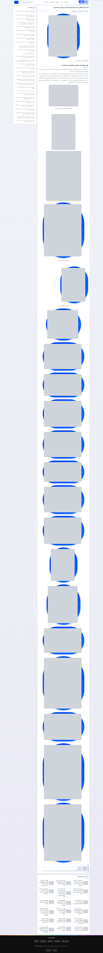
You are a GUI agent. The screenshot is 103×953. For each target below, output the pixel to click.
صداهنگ (36, 941)
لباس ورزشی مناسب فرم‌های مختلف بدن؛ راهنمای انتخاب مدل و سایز (25, 11)
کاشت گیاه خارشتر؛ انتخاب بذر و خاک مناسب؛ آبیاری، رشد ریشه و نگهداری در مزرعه (25, 15)
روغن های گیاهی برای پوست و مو (29, 53)
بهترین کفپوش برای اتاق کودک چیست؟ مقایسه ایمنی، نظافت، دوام (25, 31)
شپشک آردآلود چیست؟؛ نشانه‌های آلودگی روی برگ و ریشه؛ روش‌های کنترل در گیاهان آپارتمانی (26, 23)
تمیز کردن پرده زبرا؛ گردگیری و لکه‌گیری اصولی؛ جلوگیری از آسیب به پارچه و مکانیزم (25, 102)
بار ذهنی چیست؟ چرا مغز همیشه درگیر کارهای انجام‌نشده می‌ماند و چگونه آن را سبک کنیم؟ (27, 46)
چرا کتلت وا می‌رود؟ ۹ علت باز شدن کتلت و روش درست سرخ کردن (25, 68)
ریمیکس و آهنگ (65, 941)
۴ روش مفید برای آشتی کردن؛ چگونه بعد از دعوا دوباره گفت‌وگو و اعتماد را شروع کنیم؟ (25, 35)
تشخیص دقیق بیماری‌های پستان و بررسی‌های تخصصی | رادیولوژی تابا (25, 109)
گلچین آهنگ (57, 941)
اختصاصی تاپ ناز (80, 11)
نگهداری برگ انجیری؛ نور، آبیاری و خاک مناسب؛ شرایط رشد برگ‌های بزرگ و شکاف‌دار (26, 27)
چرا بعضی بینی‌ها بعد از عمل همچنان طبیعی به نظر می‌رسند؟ (26, 87)
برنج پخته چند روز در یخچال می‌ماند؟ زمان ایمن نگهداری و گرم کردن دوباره (26, 64)
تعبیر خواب (50, 941)
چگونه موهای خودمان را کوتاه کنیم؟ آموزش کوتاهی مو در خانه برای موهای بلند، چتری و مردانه (25, 57)
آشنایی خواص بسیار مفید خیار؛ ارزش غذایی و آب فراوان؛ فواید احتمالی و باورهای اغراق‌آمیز (25, 98)
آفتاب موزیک (43, 941)
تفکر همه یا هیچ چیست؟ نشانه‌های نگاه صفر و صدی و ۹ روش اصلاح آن (25, 42)
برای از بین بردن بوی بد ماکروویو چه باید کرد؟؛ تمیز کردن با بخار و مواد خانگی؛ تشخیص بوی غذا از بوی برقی (25, 60)
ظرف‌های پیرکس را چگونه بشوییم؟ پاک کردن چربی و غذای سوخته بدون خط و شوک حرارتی (26, 72)
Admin (79, 868)
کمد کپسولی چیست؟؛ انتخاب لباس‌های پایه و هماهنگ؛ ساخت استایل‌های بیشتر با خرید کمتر (25, 105)
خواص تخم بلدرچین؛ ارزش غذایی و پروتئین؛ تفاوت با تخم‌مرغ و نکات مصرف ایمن (25, 94)
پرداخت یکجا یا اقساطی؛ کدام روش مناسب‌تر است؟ (26, 90)
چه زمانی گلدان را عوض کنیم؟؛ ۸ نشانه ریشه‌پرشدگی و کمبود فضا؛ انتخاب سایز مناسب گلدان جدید (25, 80)
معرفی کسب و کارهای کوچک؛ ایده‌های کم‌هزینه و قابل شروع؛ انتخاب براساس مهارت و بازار (25, 113)
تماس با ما (49, 950)
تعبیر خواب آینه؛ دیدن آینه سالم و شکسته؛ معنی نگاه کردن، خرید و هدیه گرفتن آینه (26, 121)
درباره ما (54, 950)
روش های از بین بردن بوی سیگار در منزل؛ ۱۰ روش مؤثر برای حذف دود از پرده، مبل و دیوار (25, 76)
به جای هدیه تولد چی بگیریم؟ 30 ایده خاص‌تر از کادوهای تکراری (26, 50)
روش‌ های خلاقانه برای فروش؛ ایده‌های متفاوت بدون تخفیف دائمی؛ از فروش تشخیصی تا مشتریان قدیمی (26, 117)
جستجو (16, 2)
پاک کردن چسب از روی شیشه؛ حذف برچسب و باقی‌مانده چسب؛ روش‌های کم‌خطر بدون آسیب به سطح (25, 84)
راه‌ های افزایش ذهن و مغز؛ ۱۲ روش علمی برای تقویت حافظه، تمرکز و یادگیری (25, 38)
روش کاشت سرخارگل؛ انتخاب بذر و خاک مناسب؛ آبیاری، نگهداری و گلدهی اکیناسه (25, 19)
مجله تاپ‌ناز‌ (83, 2)
